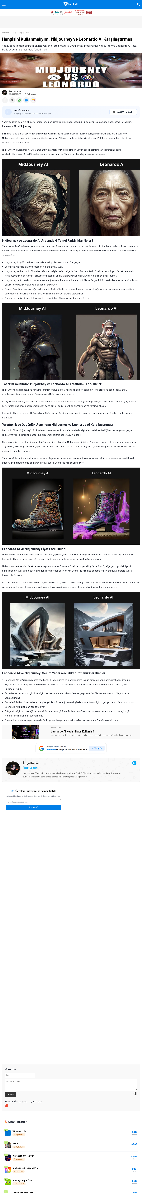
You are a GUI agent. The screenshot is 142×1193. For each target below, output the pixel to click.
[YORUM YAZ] (26, 102)
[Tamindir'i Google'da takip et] (71, 748)
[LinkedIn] (134, 763)
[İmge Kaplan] (13, 763)
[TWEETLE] (12, 102)
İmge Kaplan (15, 91)
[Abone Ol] (33, 100)
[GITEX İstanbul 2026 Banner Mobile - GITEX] (71, 12)
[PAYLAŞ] (5, 102)
